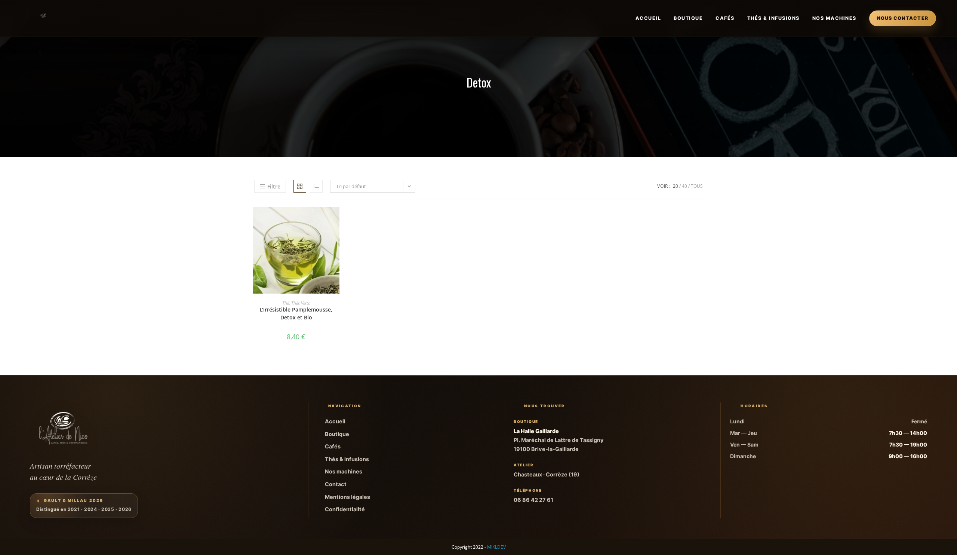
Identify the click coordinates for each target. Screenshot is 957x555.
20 (675, 186)
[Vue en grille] (299, 186)
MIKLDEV (496, 547)
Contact (336, 484)
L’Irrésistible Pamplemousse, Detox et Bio (296, 313)
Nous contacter (903, 18)
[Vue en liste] (316, 186)
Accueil (648, 18)
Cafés (725, 18)
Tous (697, 186)
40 (684, 186)
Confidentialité (345, 509)
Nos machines (834, 18)
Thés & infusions (773, 18)
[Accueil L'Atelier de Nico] (44, 18)
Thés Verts (300, 303)
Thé (285, 303)
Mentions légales (347, 497)
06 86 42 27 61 (533, 500)
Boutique (688, 18)
